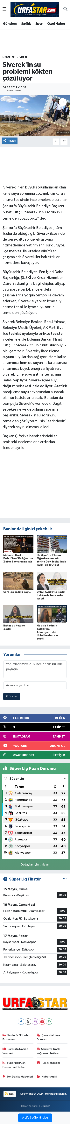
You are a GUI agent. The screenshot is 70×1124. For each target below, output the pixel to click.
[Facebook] (21, 1021)
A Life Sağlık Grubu (35, 1117)
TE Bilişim (44, 1106)
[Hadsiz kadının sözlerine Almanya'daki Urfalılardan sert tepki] (52, 614)
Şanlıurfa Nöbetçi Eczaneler (16, 1037)
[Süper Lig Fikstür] (65, 879)
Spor (39, 23)
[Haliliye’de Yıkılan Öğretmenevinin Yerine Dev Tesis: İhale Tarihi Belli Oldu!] (52, 543)
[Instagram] (35, 1021)
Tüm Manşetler (50, 1062)
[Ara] (65, 9)
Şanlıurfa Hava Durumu (48, 1037)
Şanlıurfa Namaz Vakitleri (15, 1051)
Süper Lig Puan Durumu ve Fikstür (14, 1065)
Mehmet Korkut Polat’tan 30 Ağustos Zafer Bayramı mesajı (18, 558)
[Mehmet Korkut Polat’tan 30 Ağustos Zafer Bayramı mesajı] (18, 543)
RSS (11, 1093)
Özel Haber (56, 23)
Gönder (12, 696)
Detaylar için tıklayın (35, 864)
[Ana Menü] (4, 9)
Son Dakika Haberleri (20, 1076)
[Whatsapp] (49, 1021)
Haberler (9, 57)
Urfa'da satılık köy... (17, 592)
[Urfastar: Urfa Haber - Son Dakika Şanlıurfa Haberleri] (34, 9)
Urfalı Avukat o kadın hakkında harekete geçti (51, 595)
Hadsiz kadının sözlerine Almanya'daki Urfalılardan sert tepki (48, 632)
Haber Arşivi (49, 1076)
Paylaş (12, 140)
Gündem (10, 23)
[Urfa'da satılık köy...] (18, 580)
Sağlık (26, 23)
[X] (28, 1021)
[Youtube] (42, 1021)
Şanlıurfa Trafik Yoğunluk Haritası (48, 1051)
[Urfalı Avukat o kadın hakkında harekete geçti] (52, 580)
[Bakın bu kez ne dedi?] (18, 614)
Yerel (23, 57)
